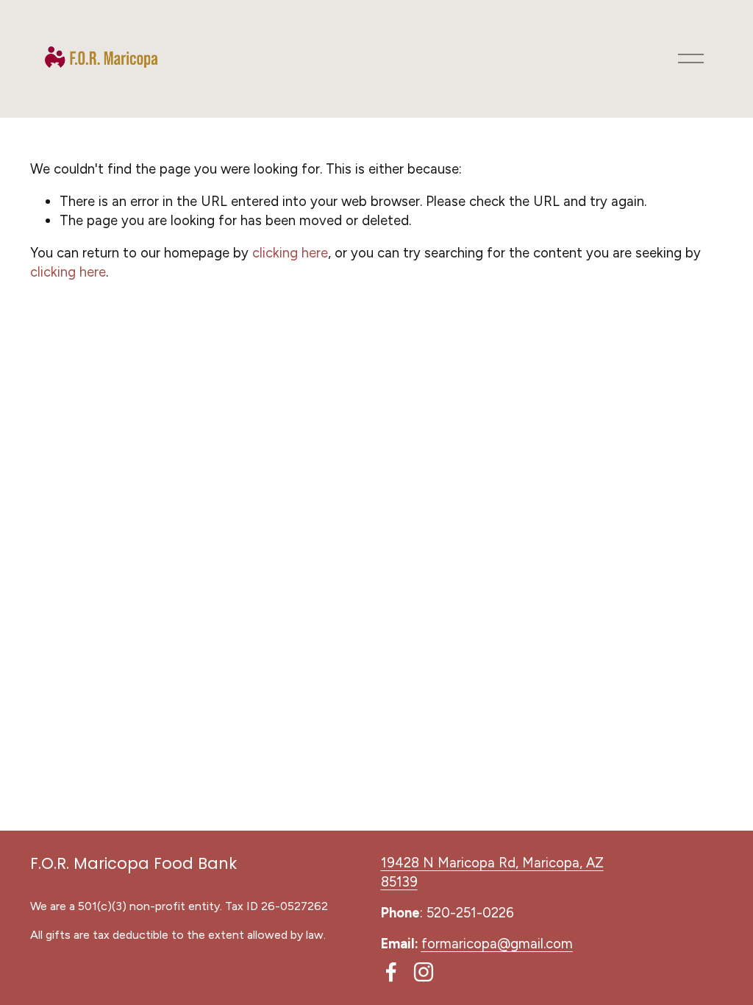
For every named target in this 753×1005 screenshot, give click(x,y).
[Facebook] (391, 972)
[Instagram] (423, 972)
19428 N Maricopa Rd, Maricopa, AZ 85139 (492, 872)
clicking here (290, 252)
